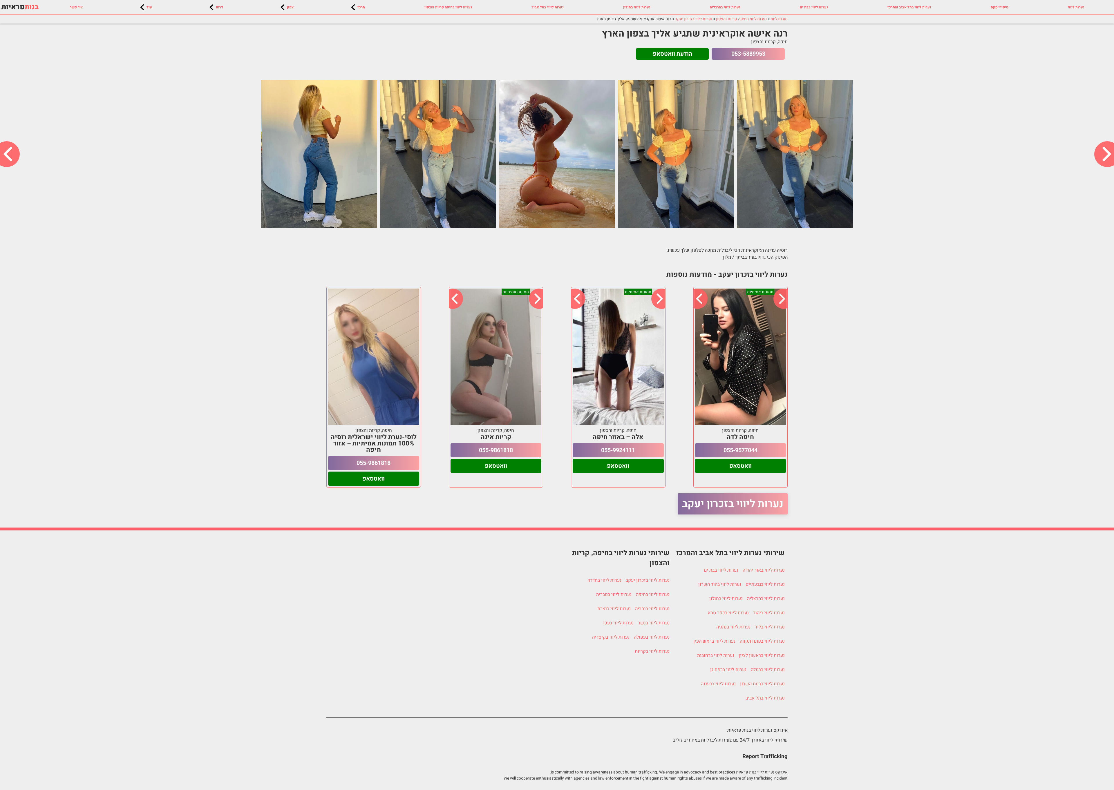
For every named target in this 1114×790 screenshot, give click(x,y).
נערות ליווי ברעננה (718, 683)
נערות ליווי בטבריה (614, 594)
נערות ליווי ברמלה (768, 669)
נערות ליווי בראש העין (714, 641)
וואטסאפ (740, 466)
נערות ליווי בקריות (652, 651)
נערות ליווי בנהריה (652, 608)
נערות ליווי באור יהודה (764, 570)
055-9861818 (496, 450)
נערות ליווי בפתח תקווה (762, 641)
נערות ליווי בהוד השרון (719, 584)
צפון (290, 7)
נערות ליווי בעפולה (652, 637)
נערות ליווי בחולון (636, 7)
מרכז (361, 7)
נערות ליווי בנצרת (614, 608)
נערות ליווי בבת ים (814, 7)
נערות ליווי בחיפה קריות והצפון (448, 7)
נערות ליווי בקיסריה (611, 637)
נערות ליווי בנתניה (733, 627)
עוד (149, 7)
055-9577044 (740, 450)
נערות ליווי (1076, 7)
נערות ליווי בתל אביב (547, 7)
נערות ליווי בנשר (654, 622)
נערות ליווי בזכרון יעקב (732, 504)
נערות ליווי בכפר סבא (728, 612)
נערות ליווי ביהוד (769, 612)
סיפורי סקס (999, 7)
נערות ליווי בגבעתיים (765, 584)
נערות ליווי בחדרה (604, 580)
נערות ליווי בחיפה (653, 594)
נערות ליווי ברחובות (715, 655)
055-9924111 (618, 450)
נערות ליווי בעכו (618, 622)
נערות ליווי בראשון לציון (762, 655)
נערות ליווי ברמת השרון (762, 683)
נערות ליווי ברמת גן (728, 669)
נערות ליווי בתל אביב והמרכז (909, 7)
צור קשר (76, 7)
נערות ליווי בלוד (770, 627)
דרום (219, 7)
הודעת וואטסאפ (672, 54)
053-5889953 (748, 54)
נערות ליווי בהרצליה (725, 7)
